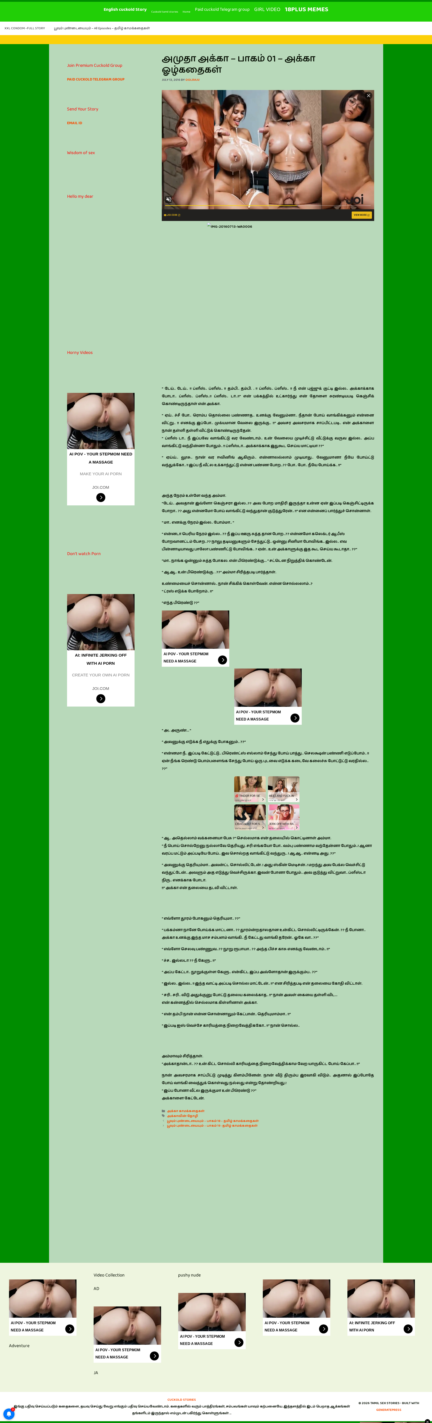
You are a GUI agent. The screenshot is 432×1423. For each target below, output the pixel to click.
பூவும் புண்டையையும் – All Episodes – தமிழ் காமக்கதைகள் (102, 28)
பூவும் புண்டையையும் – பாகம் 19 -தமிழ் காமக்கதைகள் (212, 1125)
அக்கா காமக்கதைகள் (186, 1111)
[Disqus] (268, 1190)
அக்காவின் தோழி (182, 1116)
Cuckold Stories (181, 1399)
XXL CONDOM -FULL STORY (24, 28)
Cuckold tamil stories (164, 11)
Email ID (74, 123)
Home (186, 11)
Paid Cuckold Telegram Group (96, 79)
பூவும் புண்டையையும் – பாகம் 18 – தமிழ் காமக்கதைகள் (213, 1121)
